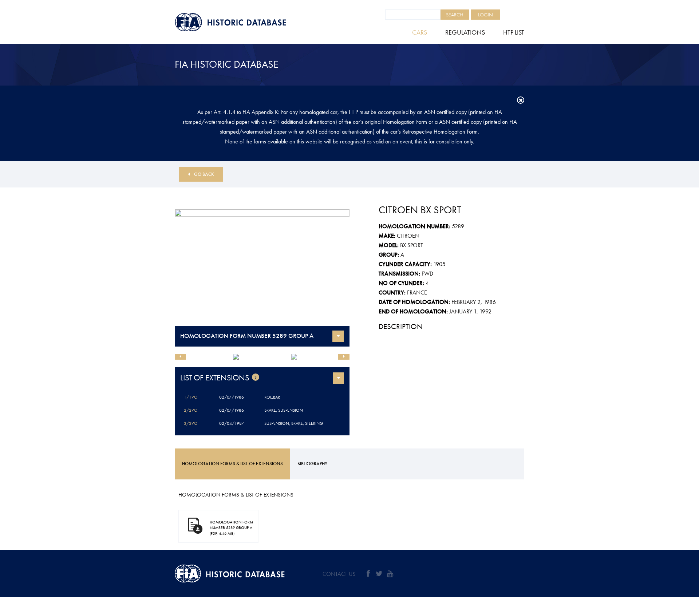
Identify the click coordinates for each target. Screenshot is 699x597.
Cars (419, 32)
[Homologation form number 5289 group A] (262, 267)
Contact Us (339, 574)
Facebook (368, 573)
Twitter (379, 573)
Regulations (465, 32)
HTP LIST (513, 32)
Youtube (389, 573)
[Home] (247, 22)
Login (485, 14)
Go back (204, 174)
